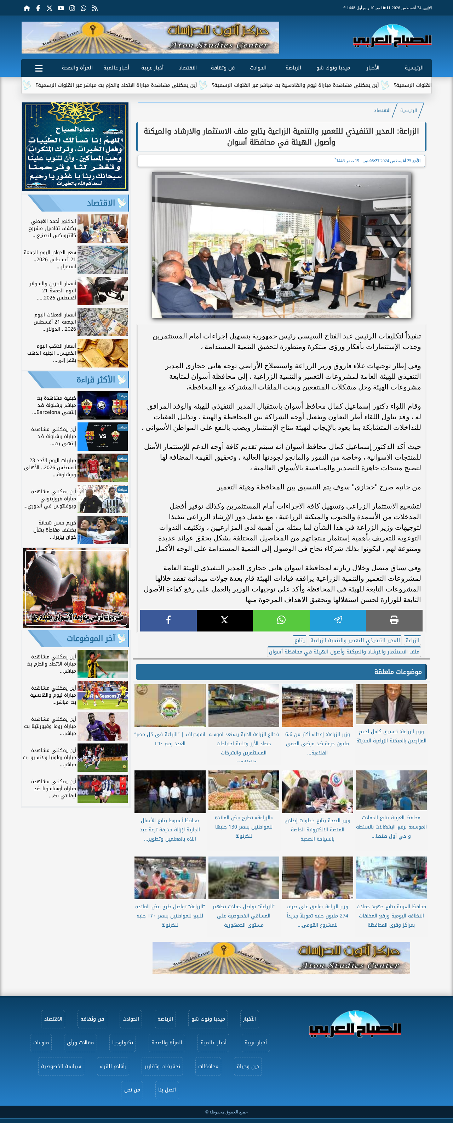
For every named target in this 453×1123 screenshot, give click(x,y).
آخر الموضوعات (91, 638)
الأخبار (373, 68)
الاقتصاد (188, 68)
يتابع (299, 640)
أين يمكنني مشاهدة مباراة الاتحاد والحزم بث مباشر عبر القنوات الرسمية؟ (154, 85)
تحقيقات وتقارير (162, 1066)
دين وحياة (248, 1066)
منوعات (41, 1043)
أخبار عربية (152, 68)
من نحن (132, 1090)
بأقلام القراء (113, 1066)
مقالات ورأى (80, 1043)
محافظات (208, 1066)
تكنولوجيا (122, 1043)
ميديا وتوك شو (333, 68)
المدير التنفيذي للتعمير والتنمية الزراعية (355, 640)
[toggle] (39, 67)
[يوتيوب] (61, 7)
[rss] (95, 7)
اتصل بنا (167, 1090)
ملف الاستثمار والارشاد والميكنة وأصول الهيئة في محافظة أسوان (344, 652)
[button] (29, 37)
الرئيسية (414, 68)
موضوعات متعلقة (398, 672)
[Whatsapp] (83, 7)
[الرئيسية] (27, 7)
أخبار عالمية (116, 68)
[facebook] (168, 620)
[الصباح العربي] (392, 36)
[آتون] (150, 38)
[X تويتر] (49, 7)
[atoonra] (281, 958)
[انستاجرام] (72, 7)
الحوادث (258, 68)
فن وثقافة (223, 68)
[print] (394, 620)
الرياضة (293, 68)
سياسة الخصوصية (61, 1066)
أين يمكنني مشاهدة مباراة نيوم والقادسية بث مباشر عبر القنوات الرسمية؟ (333, 85)
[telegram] (338, 620)
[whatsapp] (281, 620)
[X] (225, 620)
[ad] (75, 189)
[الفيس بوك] (38, 7)
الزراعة (412, 640)
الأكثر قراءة (95, 379)
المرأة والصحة (77, 68)
